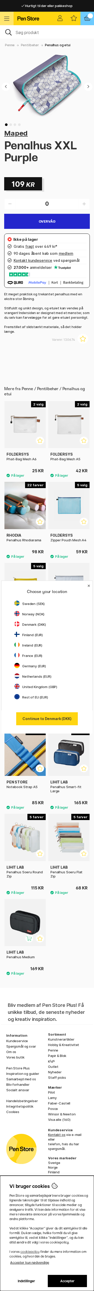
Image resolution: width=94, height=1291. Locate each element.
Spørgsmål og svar (21, 1046)
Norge (53, 1167)
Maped (16, 133)
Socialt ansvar (17, 1090)
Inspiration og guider (22, 1074)
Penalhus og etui (57, 45)
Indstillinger (26, 1281)
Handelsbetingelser (22, 1101)
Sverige (54, 1163)
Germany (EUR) (34, 666)
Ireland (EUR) (32, 645)
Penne (10, 45)
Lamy (52, 1098)
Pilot (51, 1092)
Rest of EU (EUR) (35, 697)
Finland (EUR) (32, 635)
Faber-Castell (59, 1103)
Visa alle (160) (59, 1119)
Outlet (53, 1066)
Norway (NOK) (33, 614)
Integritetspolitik (19, 1106)
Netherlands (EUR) (36, 676)
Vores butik (15, 1057)
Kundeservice (17, 1041)
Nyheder (55, 1072)
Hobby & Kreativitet (63, 1045)
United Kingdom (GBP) (39, 687)
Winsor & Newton (62, 1114)
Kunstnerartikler (61, 1039)
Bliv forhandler (18, 1084)
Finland (54, 1172)
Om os (11, 1052)
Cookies (12, 1112)
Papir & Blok (57, 1056)
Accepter (67, 1281)
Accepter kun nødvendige (29, 1263)
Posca (53, 1109)
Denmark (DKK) (34, 624)
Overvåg (47, 221)
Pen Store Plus (18, 1068)
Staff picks (57, 1077)
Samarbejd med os (21, 1079)
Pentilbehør (30, 45)
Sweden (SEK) (33, 604)
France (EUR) (32, 656)
